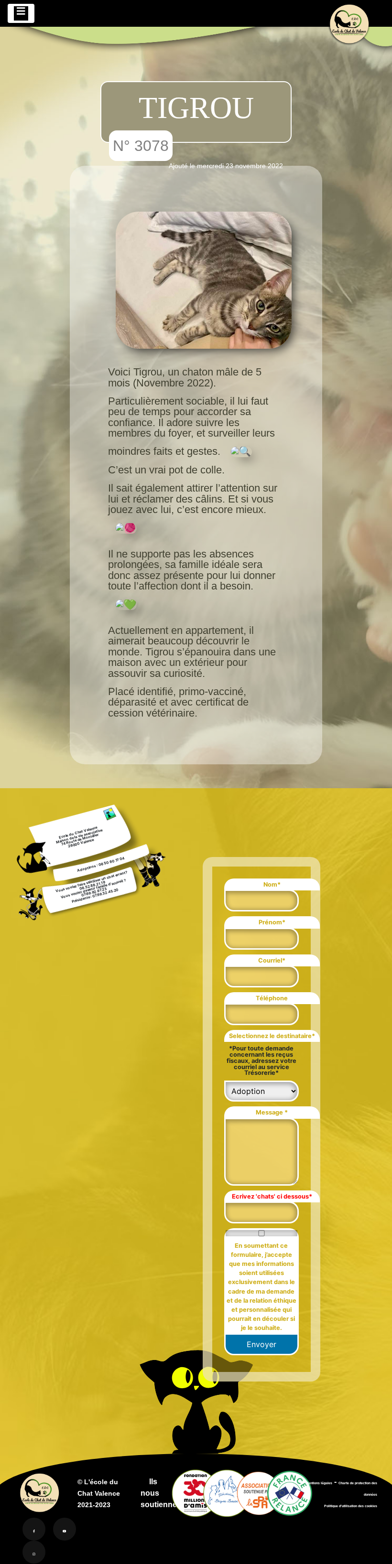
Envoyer (261, 1344)
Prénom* (272, 922)
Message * (272, 1112)
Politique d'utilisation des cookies (350, 1506)
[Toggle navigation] (21, 13)
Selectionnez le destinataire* (272, 1035)
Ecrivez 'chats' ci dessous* (272, 1196)
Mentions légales (318, 1483)
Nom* (272, 884)
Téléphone (272, 998)
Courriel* (271, 960)
